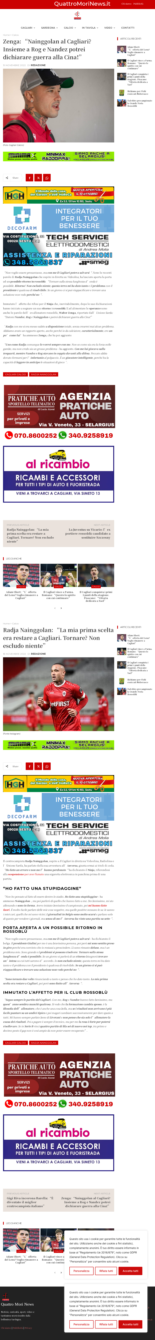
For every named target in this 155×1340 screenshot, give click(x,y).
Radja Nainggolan (43, 374)
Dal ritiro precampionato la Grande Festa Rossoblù (139, 103)
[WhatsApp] (47, 177)
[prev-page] (55, 608)
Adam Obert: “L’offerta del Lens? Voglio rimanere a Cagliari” (21, 594)
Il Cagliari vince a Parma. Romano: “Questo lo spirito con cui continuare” (58, 594)
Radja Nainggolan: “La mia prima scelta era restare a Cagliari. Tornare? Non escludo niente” (30, 535)
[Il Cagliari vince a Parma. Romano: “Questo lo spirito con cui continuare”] (58, 575)
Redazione (38, 65)
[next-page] (61, 608)
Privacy (28, 1327)
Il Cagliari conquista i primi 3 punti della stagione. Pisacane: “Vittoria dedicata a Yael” (96, 596)
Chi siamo (126, 3)
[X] (38, 177)
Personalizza (81, 1324)
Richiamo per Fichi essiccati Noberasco (137, 92)
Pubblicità (138, 3)
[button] (147, 4)
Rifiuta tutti (106, 1324)
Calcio (15, 34)
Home (6, 34)
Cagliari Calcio (15, 374)
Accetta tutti (130, 1324)
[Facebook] (29, 177)
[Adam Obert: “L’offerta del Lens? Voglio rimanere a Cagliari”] (21, 575)
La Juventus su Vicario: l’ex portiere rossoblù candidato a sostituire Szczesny (87, 533)
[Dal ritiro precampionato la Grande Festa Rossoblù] (121, 103)
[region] (105, 1308)
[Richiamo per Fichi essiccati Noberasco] (121, 92)
